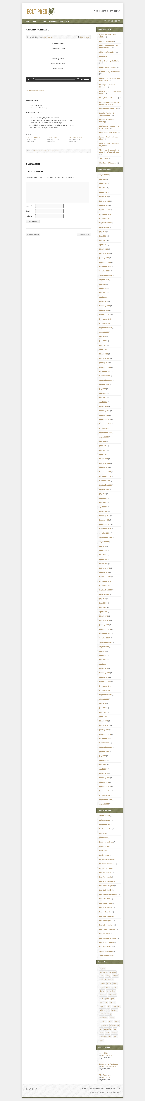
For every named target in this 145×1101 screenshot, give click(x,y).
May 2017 (102, 660)
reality (117, 1021)
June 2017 (102, 655)
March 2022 (103, 406)
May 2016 (102, 712)
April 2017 (103, 664)
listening (114, 1010)
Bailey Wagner (47, 37)
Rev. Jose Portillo (105, 908)
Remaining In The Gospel (108, 1064)
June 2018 (102, 603)
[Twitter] (112, 21)
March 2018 (103, 616)
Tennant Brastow (106, 955)
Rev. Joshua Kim (105, 912)
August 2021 (104, 437)
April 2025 (103, 245)
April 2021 (103, 454)
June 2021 (102, 446)
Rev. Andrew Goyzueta (108, 881)
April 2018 (103, 612)
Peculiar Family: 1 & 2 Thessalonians (46, 151)
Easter (102, 991)
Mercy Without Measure (108, 98)
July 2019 (102, 546)
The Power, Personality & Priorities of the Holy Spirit (109, 151)
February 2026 (104, 201)
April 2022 (103, 402)
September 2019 (105, 537)
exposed (103, 995)
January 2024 (104, 310)
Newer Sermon (33, 234)
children (115, 976)
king (109, 1006)
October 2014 (104, 795)
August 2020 (104, 489)
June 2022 (102, 393)
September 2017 (105, 642)
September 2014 (105, 800)
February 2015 (104, 778)
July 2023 (102, 336)
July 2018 (102, 599)
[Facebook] (116, 21)
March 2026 (103, 197)
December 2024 (105, 262)
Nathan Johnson (105, 868)
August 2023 (104, 332)
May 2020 (102, 502)
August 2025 (104, 227)
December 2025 (105, 210)
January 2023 (104, 363)
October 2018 (104, 585)
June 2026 (102, 183)
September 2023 (105, 328)
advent (102, 968)
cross (109, 983)
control (102, 983)
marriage (108, 1014)
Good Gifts (103, 1053)
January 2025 (104, 258)
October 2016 (104, 690)
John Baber (103, 838)
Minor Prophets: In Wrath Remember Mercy (109, 103)
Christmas (103, 57)
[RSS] (105, 21)
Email (29, 211)
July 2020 (102, 494)
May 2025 (102, 240)
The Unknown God (106, 1075)
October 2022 (104, 376)
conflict (110, 980)
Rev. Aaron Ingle (105, 877)
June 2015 (102, 760)
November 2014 (105, 791)
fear (101, 999)
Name (29, 206)
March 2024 (103, 301)
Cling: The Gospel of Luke (109, 61)
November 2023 (105, 319)
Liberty (102, 1010)
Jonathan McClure (106, 842)
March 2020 (103, 511)
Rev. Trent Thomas (106, 942)
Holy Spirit (103, 1002)
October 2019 (104, 533)
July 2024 (102, 284)
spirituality (107, 1029)
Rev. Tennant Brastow (107, 938)
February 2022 (104, 411)
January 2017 (104, 677)
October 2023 (104, 323)
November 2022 (105, 371)
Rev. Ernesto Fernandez (108, 894)
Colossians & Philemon (108, 67)
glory (107, 999)
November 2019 (105, 529)
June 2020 (102, 498)
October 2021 (104, 428)
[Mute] (82, 79)
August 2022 (104, 384)
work (101, 1040)
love (101, 1014)
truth (107, 1033)
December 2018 (105, 577)
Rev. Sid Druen (104, 934)
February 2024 (104, 306)
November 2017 (105, 634)
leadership (116, 1006)
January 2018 (104, 625)
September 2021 (105, 433)
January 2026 (104, 205)
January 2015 (104, 782)
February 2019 (104, 568)
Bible (102, 976)
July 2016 (102, 703)
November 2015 (105, 738)
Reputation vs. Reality (76, 137)
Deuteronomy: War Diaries (109, 72)
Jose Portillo (104, 846)
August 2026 (104, 175)
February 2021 (104, 463)
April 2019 (103, 559)
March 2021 (103, 459)
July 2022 (102, 389)
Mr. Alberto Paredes (107, 859)
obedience (103, 1018)
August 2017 (104, 647)
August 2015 (104, 751)
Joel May (102, 833)
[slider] (86, 79)
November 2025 (105, 214)
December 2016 (105, 682)
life (108, 1010)
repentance (104, 1025)
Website (29, 216)
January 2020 (104, 520)
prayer (112, 1018)
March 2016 (103, 721)
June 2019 (102, 550)
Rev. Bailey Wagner (106, 886)
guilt (112, 999)
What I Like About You (33, 137)
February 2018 (104, 620)
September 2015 (105, 747)
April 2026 (103, 192)
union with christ (106, 1037)
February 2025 (104, 253)
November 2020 (105, 476)
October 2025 (104, 218)
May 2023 (102, 345)
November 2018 (105, 581)
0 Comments (78, 37)
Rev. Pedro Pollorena (107, 929)
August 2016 (104, 699)
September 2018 (105, 590)
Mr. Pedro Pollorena (107, 864)
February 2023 (104, 358)
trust (101, 1033)
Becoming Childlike (106, 41)
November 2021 (105, 424)
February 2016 (104, 725)
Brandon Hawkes (105, 824)
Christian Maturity (53, 137)
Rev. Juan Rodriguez (107, 916)
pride (110, 1021)
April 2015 (103, 769)
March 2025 (103, 249)
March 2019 (103, 564)
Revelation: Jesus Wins (108, 133)
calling (108, 976)
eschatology (111, 991)
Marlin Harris (104, 855)
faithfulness (112, 995)
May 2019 (102, 555)
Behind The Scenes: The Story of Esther (108, 47)
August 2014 (104, 804)
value (115, 1037)
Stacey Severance (106, 951)
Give (67, 21)
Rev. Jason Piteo (105, 903)
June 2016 (102, 708)
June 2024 (102, 288)
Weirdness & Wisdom (107, 163)
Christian (103, 980)
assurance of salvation (108, 972)
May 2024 (102, 293)
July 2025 (102, 232)
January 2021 (104, 467)
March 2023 (103, 354)
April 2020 (103, 507)
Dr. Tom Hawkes (105, 829)
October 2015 (104, 743)
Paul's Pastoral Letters (108, 109)
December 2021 (105, 419)
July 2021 (102, 441)
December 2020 (105, 472)
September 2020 (105, 485)
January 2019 (104, 572)
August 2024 (104, 280)
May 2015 (102, 765)
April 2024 (103, 297)
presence (103, 1021)
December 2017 (105, 629)
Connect (42, 21)
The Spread (103, 159)
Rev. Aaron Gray (105, 872)
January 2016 (104, 730)
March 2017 (103, 668)
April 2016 (103, 717)
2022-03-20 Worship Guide (35, 90)
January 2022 (104, 415)
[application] (58, 79)
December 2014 (105, 786)
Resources (53, 21)
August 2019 (104, 542)
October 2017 (104, 638)
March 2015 (103, 773)
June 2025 (102, 236)
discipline (114, 987)
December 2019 (105, 524)
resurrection (114, 1025)
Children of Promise (107, 52)
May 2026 (102, 188)
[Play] (28, 79)
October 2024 (104, 271)
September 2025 (105, 223)
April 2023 (103, 350)
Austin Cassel (104, 816)
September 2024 (105, 275)
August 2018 (104, 594)
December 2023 (105, 315)
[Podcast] (109, 21)
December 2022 (105, 367)
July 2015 (102, 756)
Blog (61, 21)
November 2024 (105, 267)
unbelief (114, 1033)
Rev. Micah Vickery (106, 925)
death (115, 983)
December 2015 (105, 734)
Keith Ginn (103, 851)
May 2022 (102, 398)
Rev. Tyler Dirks (105, 947)
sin (101, 1029)
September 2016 (105, 695)
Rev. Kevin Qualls (105, 921)
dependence (104, 987)
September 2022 (105, 380)
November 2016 (105, 686)
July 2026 (102, 179)
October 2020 (104, 481)
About (34, 21)
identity (112, 1002)
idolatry (102, 1006)
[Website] (119, 21)
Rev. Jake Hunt (105, 899)
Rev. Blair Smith (105, 890)
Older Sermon (83, 234)
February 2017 (104, 673)
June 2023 (102, 341)
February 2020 (104, 516)
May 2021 (102, 450)
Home (27, 21)
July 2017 (102, 651)
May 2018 (102, 607)
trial (115, 1029)
